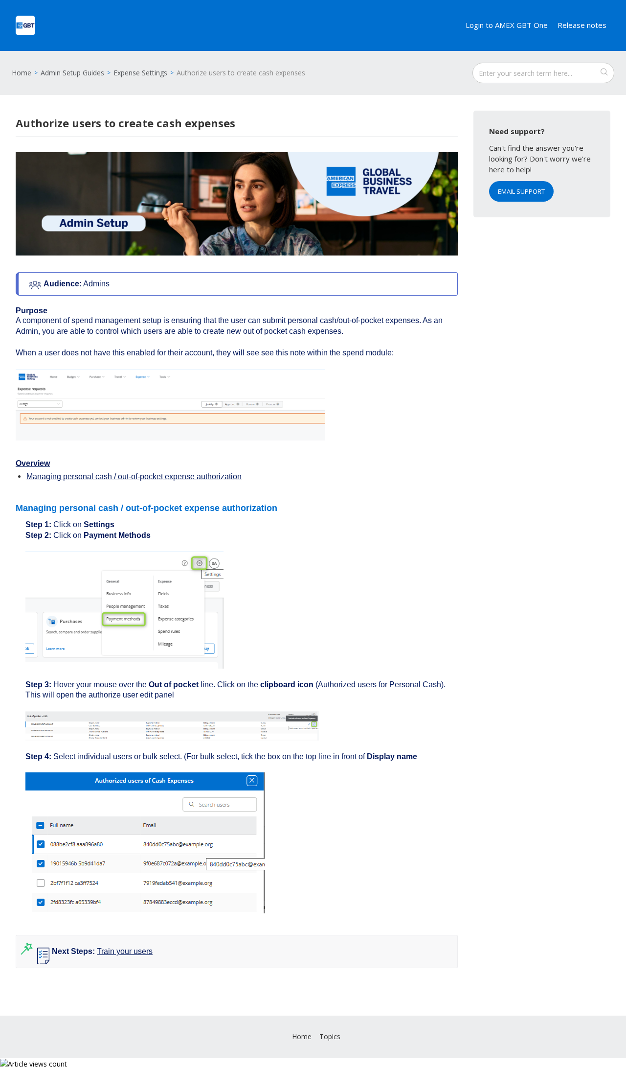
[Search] (604, 73)
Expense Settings (140, 72)
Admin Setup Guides (72, 72)
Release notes (582, 25)
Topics (329, 1036)
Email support (521, 191)
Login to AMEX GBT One (507, 25)
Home (21, 72)
